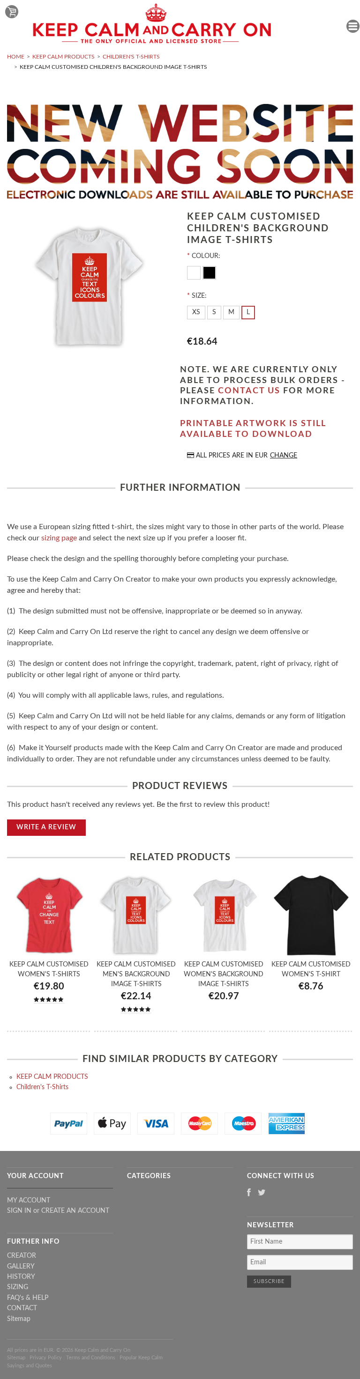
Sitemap (18, 1319)
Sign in (19, 1211)
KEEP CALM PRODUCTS (63, 56)
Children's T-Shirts (131, 56)
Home (15, 56)
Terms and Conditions (90, 1357)
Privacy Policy (46, 1357)
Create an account (75, 1211)
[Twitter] (262, 1193)
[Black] (209, 272)
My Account (28, 1200)
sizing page (59, 538)
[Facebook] (249, 1193)
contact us (249, 391)
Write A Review (46, 827)
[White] (194, 272)
